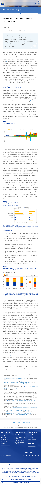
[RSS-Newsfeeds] (38, 455)
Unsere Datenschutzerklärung (13, 476)
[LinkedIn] (26, 455)
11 (10, 355)
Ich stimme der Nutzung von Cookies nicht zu (21, 482)
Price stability (26, 422)
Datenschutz (30, 437)
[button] (39, 1)
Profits (19, 422)
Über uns (3, 435)
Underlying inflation (21, 414)
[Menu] (39, 3)
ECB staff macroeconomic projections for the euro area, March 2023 (19, 413)
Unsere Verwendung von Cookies (29, 476)
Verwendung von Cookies (33, 441)
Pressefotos (4, 441)
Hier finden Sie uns (5, 445)
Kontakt (3, 443)
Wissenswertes (4, 439)
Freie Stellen (4, 437)
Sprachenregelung (32, 446)
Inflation (13, 422)
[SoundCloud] (35, 455)
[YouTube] (32, 455)
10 (17, 320)
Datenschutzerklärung (32, 439)
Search (35, 3)
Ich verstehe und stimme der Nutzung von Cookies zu (21, 479)
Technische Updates (19, 440)
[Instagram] (29, 455)
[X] (23, 455)
